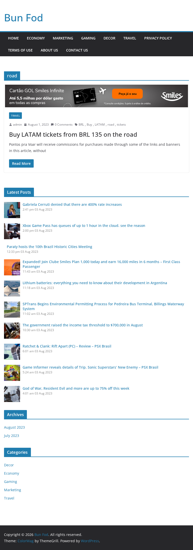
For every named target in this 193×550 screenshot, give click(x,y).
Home (13, 38)
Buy (89, 124)
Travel (129, 38)
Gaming (88, 38)
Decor (109, 38)
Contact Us (77, 50)
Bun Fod (23, 17)
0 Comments (64, 124)
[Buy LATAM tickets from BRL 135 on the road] (96, 96)
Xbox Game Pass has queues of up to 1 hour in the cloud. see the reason (84, 225)
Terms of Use (20, 50)
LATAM (100, 124)
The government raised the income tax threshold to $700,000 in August (83, 325)
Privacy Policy (158, 38)
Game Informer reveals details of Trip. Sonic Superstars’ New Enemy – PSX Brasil (90, 367)
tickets (121, 124)
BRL (81, 124)
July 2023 (11, 435)
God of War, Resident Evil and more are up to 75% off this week (76, 388)
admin (17, 124)
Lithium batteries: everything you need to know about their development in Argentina (95, 282)
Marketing (63, 38)
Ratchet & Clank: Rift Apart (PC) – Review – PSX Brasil (67, 346)
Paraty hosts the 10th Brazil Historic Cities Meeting (49, 246)
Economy (36, 38)
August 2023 (14, 427)
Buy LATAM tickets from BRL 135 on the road (73, 134)
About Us (49, 50)
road (111, 124)
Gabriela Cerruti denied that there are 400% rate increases (72, 204)
